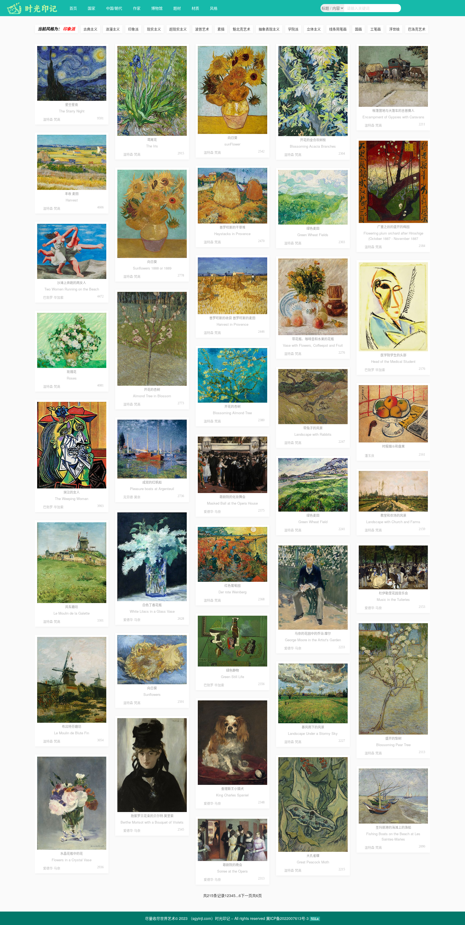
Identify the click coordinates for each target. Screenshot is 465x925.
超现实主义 (178, 28)
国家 (91, 8)
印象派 (133, 28)
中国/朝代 (114, 8)
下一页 (246, 895)
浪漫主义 (113, 28)
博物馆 (157, 8)
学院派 (293, 28)
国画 (358, 28)
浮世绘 (394, 28)
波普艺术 (202, 28)
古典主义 (90, 28)
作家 (136, 8)
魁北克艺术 (241, 28)
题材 (177, 8)
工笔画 (375, 28)
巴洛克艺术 (416, 28)
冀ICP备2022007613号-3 (287, 918)
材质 (195, 8)
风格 (213, 8)
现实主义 (154, 28)
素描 (220, 28)
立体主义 (314, 28)
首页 (73, 8)
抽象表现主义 (269, 28)
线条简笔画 (338, 28)
